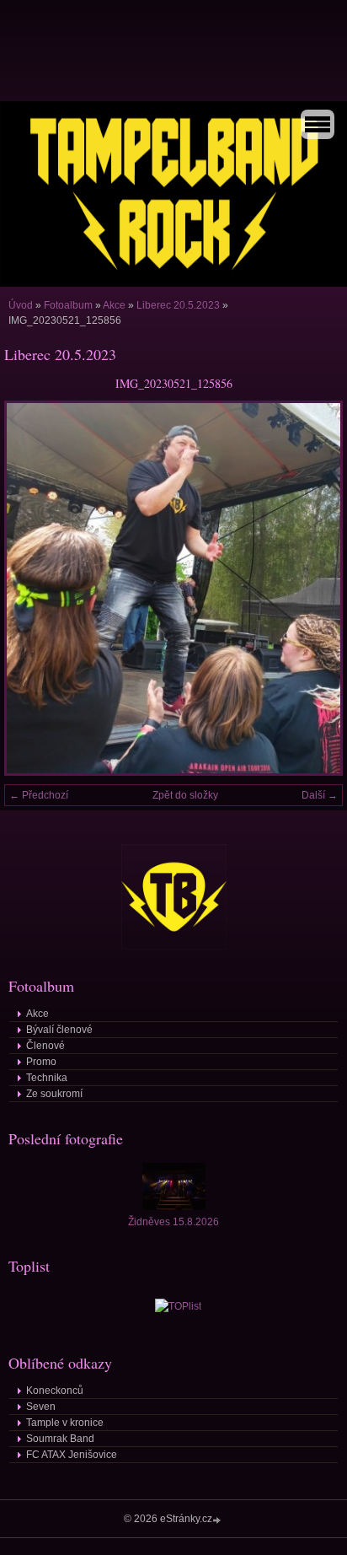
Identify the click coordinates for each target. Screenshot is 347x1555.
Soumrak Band (60, 1439)
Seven (41, 1406)
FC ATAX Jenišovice (71, 1455)
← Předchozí (38, 795)
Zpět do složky (185, 795)
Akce (114, 305)
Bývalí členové (59, 1030)
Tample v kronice (65, 1423)
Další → (320, 795)
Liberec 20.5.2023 (178, 305)
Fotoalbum (68, 305)
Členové (45, 1046)
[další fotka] (315, 588)
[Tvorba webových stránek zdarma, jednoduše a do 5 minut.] (218, 1520)
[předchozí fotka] (32, 588)
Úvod (20, 305)
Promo (41, 1062)
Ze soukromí (54, 1094)
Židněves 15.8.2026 (173, 1222)
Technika (46, 1078)
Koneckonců (54, 1390)
